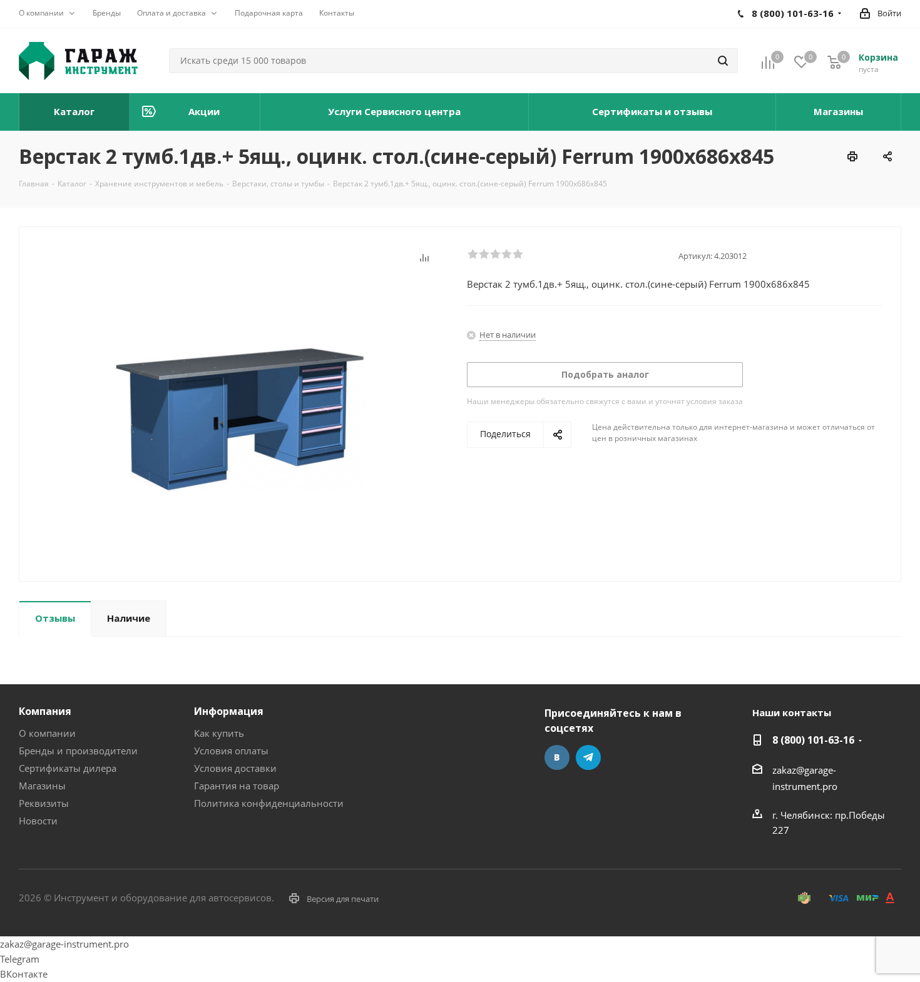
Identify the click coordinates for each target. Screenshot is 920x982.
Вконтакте (557, 757)
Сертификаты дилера (67, 768)
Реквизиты (44, 803)
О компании (47, 733)
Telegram (588, 757)
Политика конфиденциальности (269, 803)
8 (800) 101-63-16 (813, 740)
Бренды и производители (78, 750)
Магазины (42, 785)
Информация (228, 711)
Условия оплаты (231, 750)
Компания (45, 711)
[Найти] (723, 60)
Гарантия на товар (236, 785)
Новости (38, 820)
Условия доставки (235, 768)
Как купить (219, 733)
